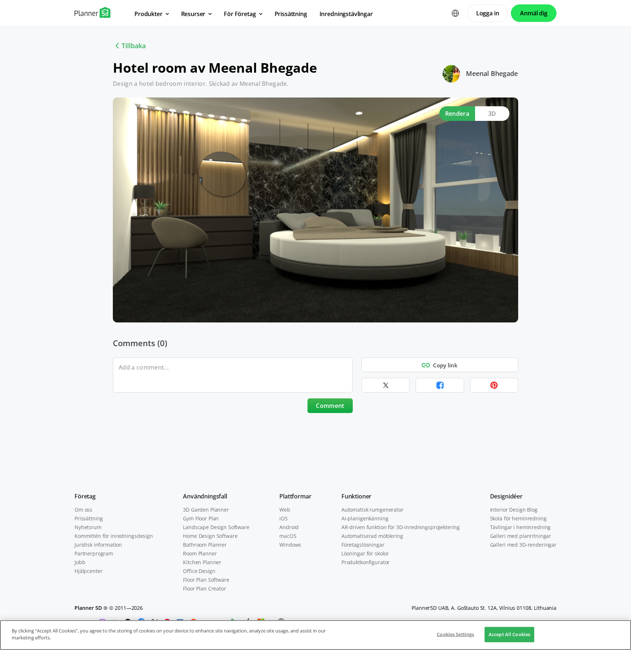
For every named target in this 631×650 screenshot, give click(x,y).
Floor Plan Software (206, 579)
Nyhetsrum (88, 527)
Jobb (79, 562)
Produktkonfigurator (365, 562)
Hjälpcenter (88, 570)
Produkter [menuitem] (148, 14)
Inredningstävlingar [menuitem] (346, 14)
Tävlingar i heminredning (520, 527)
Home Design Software (210, 535)
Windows (290, 544)
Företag (85, 496)
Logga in (487, 13)
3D (492, 114)
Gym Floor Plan (201, 518)
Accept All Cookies (509, 634)
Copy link (445, 365)
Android (289, 527)
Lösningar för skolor (365, 553)
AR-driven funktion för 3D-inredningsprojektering (400, 527)
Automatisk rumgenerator (372, 509)
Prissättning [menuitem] (291, 14)
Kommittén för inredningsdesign (113, 535)
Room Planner (200, 553)
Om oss (83, 509)
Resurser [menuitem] (193, 14)
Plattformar (295, 496)
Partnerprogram (93, 553)
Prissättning (88, 518)
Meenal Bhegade (492, 73)
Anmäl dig (533, 13)
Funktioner (356, 496)
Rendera (457, 114)
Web (284, 509)
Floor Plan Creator (204, 588)
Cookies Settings (455, 634)
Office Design (199, 570)
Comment (330, 406)
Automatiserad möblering (372, 535)
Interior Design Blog (514, 509)
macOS (287, 535)
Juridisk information (98, 544)
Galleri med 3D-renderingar (523, 544)
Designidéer (506, 496)
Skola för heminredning (518, 518)
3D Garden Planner (206, 509)
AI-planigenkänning (364, 518)
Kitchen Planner (202, 562)
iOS (283, 518)
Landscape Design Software (216, 527)
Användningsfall (205, 496)
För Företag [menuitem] (240, 14)
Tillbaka (134, 45)
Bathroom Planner (205, 544)
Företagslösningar (363, 544)
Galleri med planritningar (520, 535)
